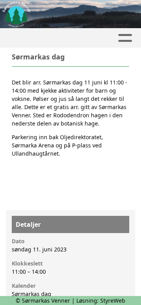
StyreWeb (112, 300)
